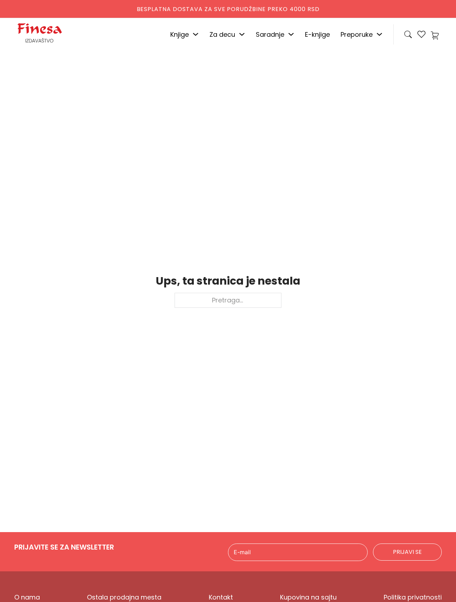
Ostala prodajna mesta (124, 597)
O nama (27, 597)
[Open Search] (408, 34)
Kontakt (221, 597)
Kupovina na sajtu (308, 597)
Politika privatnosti (413, 597)
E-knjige (317, 34)
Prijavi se (407, 552)
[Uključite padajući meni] (195, 34)
